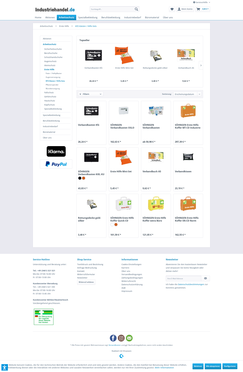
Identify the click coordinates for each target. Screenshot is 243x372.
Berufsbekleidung (51, 120)
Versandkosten (115, 345)
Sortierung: (166, 94)
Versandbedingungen (132, 274)
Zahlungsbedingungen (132, 277)
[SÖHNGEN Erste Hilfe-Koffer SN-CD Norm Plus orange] (188, 203)
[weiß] (112, 224)
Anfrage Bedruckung (87, 267)
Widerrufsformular (86, 274)
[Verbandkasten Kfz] (93, 55)
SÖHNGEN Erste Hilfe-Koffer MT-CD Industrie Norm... (187, 126)
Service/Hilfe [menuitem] (201, 2)
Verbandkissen (183, 171)
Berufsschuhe (50, 53)
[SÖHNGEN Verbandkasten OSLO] (123, 110)
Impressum (127, 291)
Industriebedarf (50, 126)
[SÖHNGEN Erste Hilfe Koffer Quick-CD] (123, 203)
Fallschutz (49, 92)
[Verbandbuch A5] (186, 55)
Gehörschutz (50, 96)
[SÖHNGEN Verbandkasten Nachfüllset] (156, 110)
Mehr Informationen (164, 367)
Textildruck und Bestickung (90, 264)
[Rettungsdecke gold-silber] (155, 55)
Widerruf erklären (86, 282)
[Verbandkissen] (188, 157)
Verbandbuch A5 (186, 68)
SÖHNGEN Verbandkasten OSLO (122, 126)
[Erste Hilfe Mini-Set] (124, 55)
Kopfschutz (49, 104)
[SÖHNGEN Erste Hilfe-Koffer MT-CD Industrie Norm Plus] (188, 110)
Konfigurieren (230, 366)
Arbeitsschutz (49, 44)
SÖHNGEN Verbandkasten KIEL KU (91, 173)
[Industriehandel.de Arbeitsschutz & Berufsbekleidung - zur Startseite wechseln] (55, 9)
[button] (4, 367)
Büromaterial (49, 132)
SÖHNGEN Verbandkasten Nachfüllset (151, 126)
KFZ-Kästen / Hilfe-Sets (55, 81)
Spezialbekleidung (53, 108)
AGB (123, 287)
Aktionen (47, 38)
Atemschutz (49, 65)
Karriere (125, 267)
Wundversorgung (53, 88)
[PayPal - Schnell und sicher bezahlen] (56, 164)
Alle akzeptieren (213, 366)
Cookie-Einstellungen (131, 264)
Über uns (47, 137)
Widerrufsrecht (129, 281)
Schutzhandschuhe (53, 57)
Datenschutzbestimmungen (191, 284)
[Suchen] (136, 9)
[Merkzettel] (172, 9)
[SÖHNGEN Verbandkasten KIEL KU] (91, 157)
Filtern (85, 94)
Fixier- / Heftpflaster (54, 73)
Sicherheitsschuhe (53, 49)
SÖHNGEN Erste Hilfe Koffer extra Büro (154, 219)
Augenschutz (50, 61)
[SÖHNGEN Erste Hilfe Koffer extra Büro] (156, 203)
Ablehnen (198, 366)
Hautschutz (49, 100)
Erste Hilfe (49, 69)
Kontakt (81, 271)
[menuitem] (114, 9)
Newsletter (82, 277)
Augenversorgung (53, 77)
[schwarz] (80, 178)
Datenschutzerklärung (132, 284)
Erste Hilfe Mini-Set (124, 68)
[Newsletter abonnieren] (205, 278)
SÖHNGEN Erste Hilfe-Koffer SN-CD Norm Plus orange (187, 219)
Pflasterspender (52, 85)
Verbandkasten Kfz (94, 68)
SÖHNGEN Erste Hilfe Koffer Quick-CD (122, 219)
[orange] (83, 178)
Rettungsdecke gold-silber (155, 68)
